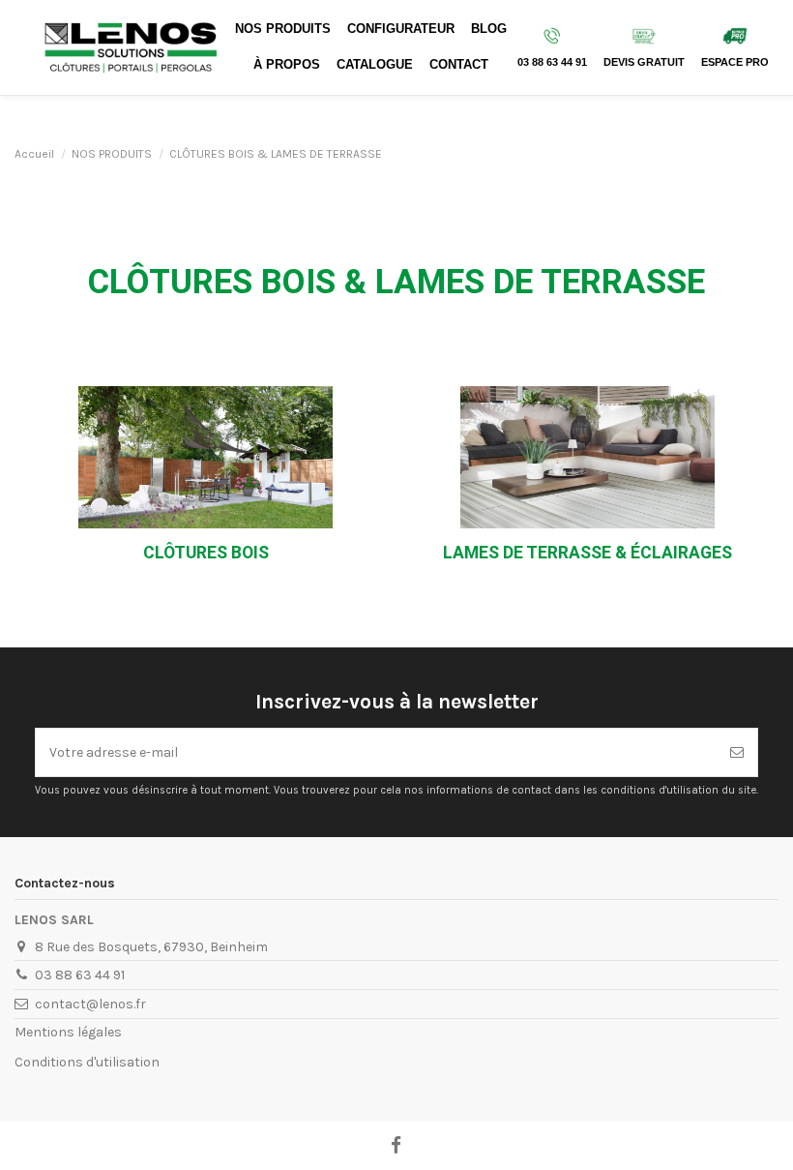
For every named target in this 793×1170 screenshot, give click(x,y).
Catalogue (375, 65)
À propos (286, 65)
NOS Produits (283, 29)
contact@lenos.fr (90, 1004)
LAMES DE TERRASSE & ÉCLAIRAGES (587, 552)
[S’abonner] (737, 752)
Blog (489, 29)
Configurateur (401, 29)
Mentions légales (68, 1032)
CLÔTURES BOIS (206, 552)
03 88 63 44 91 (80, 975)
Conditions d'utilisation (87, 1062)
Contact (458, 65)
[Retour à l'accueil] (132, 46)
